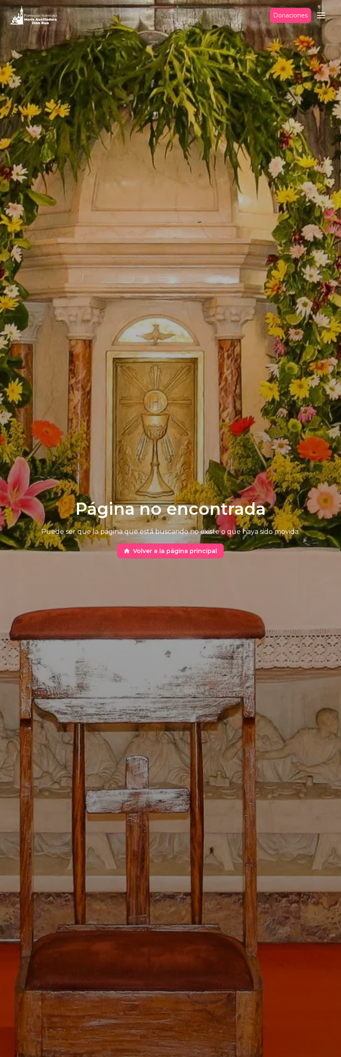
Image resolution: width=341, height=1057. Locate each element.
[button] (321, 15)
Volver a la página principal (175, 551)
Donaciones (290, 15)
